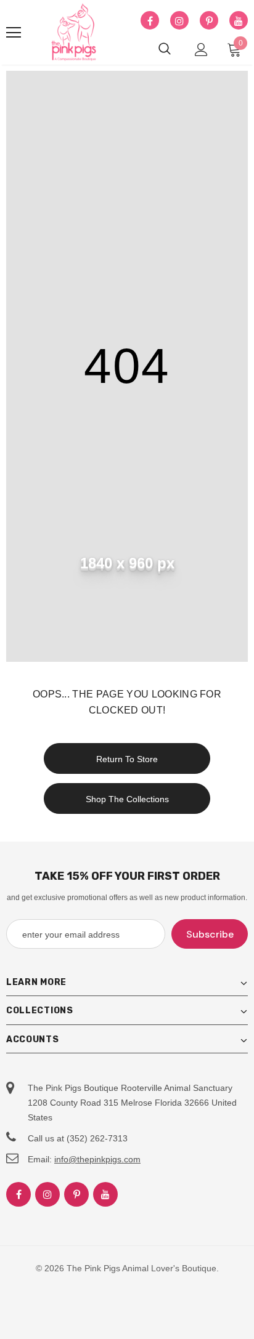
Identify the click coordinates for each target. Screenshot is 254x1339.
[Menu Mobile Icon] (13, 32)
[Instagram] (179, 21)
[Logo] (74, 32)
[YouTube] (238, 21)
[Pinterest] (209, 21)
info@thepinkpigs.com (97, 1159)
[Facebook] (150, 21)
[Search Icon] (164, 49)
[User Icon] (201, 49)
